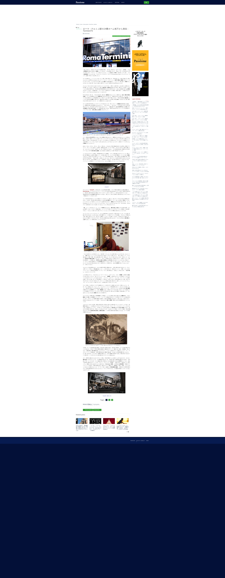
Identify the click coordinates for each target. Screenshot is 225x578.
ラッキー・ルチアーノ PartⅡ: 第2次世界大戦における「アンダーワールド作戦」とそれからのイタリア (140, 144)
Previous (128, 414)
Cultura (81, 24)
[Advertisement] (112, 13)
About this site (98, 2)
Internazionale (86, 191)
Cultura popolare (85, 24)
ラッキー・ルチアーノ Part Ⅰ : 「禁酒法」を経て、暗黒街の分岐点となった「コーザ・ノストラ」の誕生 (140, 149)
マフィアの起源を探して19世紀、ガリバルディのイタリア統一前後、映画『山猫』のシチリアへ (140, 178)
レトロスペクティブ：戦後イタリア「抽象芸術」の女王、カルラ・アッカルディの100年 (122, 427)
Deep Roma (117, 2)
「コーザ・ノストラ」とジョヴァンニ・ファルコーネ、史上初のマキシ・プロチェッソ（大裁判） (95, 428)
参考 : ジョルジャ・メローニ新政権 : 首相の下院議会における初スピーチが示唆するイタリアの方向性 (140, 199)
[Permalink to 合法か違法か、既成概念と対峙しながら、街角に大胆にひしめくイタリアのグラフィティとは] (82, 421)
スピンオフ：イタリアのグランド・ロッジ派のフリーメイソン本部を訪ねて (109, 427)
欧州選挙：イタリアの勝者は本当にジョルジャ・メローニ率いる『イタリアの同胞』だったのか (140, 140)
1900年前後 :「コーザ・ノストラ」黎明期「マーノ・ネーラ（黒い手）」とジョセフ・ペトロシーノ (140, 153)
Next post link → (97, 409)
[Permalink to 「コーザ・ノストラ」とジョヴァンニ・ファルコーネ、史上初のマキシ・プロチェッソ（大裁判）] (95, 421)
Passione (77, 24)
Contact (123, 2)
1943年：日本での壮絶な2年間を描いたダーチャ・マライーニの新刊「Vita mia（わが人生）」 (140, 161)
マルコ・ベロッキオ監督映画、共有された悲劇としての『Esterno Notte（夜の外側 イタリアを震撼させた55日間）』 (140, 182)
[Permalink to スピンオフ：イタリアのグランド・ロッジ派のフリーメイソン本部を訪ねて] (109, 421)
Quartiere (95, 24)
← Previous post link (88, 409)
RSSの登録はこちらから (91, 404)
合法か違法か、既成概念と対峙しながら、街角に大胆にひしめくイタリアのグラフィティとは (82, 428)
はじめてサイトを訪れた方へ (108, 2)
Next (129, 414)
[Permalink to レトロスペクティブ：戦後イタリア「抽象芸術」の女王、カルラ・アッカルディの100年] (122, 421)
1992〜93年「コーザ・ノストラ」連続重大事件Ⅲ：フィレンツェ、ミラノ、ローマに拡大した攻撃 (140, 112)
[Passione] (84, 2)
